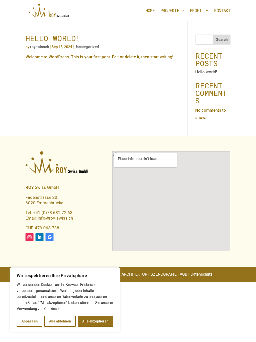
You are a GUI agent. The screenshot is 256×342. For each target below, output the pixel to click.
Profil (197, 11)
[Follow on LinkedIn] (40, 237)
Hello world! (53, 38)
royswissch (39, 47)
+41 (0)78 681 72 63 (52, 212)
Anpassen (30, 321)
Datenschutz (201, 274)
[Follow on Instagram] (30, 237)
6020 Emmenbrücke (44, 202)
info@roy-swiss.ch (55, 218)
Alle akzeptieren (95, 321)
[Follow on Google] (50, 237)
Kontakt (222, 11)
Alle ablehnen (60, 321)
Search (222, 40)
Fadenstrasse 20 (41, 197)
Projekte (169, 11)
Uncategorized (86, 47)
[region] (65, 299)
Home (150, 11)
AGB (183, 274)
